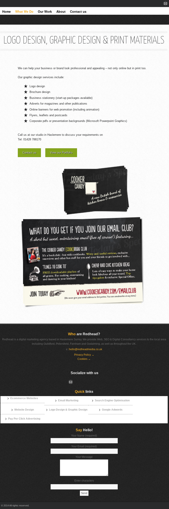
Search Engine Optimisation (112, 400)
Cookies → (84, 358)
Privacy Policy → (84, 354)
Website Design (24, 409)
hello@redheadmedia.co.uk (85, 349)
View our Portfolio (61, 152)
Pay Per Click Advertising (24, 418)
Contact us (29, 152)
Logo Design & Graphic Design (68, 409)
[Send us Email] (166, 3)
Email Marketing (68, 400)
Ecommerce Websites (24, 398)
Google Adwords (112, 409)
